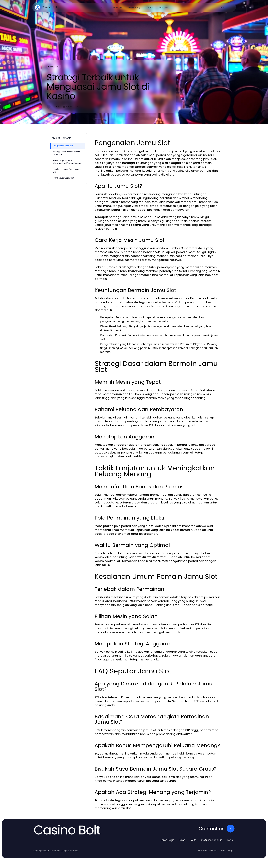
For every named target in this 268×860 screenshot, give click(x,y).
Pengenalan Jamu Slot (63, 145)
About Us (202, 850)
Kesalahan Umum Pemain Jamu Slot (67, 170)
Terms (222, 850)
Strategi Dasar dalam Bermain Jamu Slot (66, 152)
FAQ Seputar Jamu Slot (63, 178)
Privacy (213, 850)
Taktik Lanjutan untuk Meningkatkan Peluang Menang (67, 161)
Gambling (54, 67)
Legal (230, 850)
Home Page (167, 840)
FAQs (193, 840)
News (182, 840)
